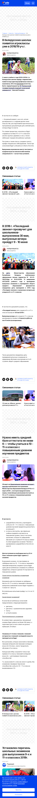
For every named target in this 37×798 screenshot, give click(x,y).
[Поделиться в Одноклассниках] (7, 168)
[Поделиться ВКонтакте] (3, 168)
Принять (18, 790)
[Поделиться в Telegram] (11, 168)
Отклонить (18, 794)
